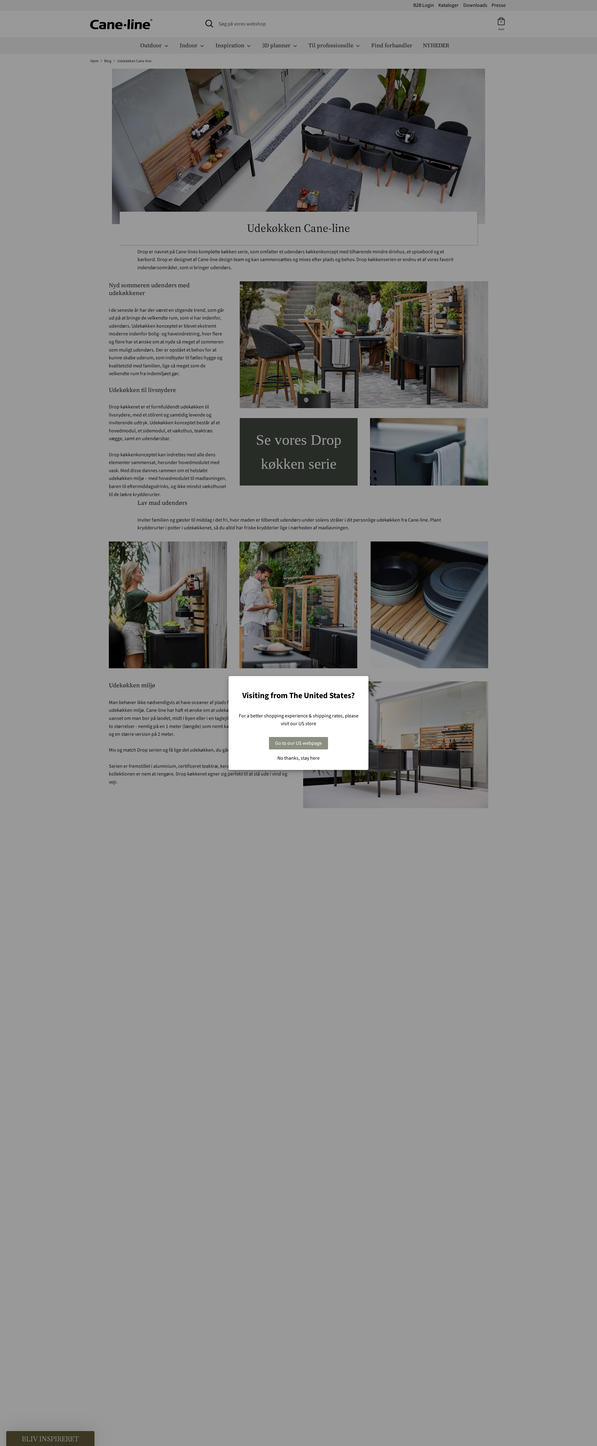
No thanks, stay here (298, 758)
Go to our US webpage (298, 743)
